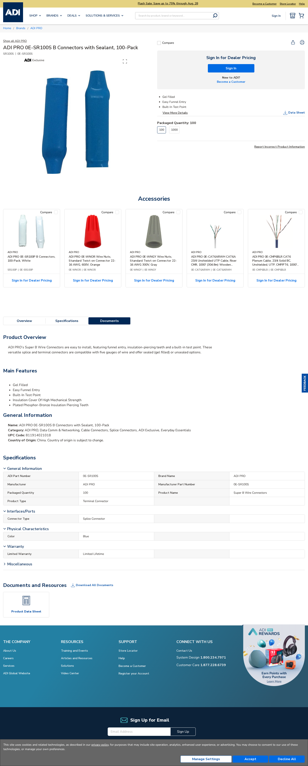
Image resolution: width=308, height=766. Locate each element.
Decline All (287, 759)
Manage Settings (206, 759)
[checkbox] (159, 43)
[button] (305, 383)
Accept (250, 759)
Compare (168, 43)
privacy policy (100, 745)
